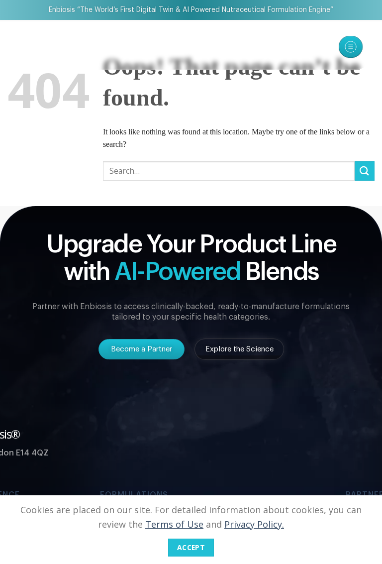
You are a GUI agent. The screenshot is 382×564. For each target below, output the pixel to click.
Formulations (134, 494)
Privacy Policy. (254, 524)
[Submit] (365, 171)
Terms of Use (174, 524)
